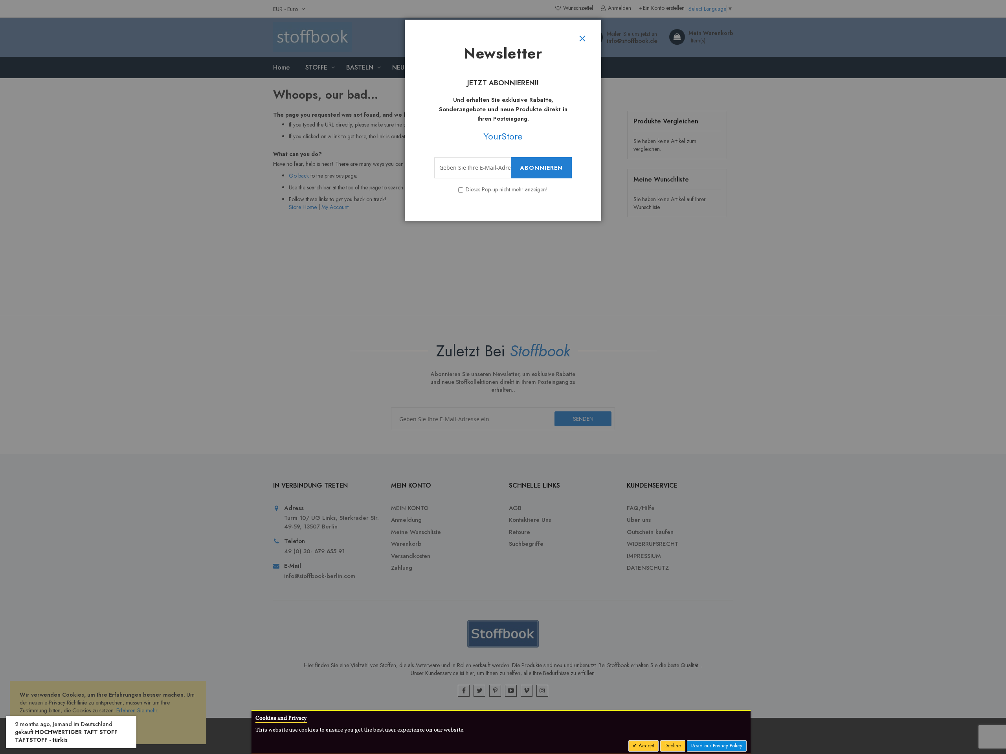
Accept (645, 745)
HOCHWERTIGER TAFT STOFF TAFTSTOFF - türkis (66, 736)
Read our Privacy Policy (716, 745)
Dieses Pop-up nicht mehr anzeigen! (507, 189)
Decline (673, 745)
